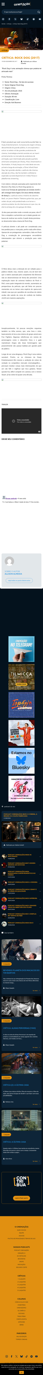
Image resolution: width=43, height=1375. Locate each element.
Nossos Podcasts (21, 1247)
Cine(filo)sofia (21, 1319)
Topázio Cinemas (21, 1339)
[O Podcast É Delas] (21, 788)
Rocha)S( (21, 1313)
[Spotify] (33, 19)
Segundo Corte (21, 1267)
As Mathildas (21, 1256)
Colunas (21, 1299)
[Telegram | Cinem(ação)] (21, 649)
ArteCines (21, 1322)
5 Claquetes (21, 1290)
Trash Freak (21, 1316)
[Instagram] (3, 19)
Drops (21, 1261)
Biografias (21, 1259)
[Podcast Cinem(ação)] (21, 733)
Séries (22, 1325)
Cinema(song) (21, 1308)
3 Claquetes (21, 1285)
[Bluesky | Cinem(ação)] (21, 760)
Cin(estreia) (21, 1305)
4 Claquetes (21, 1287)
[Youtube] (39, 19)
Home (3, 24)
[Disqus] (21, 467)
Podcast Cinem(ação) (21, 1250)
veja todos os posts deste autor (19, 580)
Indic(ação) (21, 1264)
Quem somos (21, 1230)
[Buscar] (39, 12)
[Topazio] (21, 705)
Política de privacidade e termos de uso (21, 1238)
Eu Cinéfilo (21, 1311)
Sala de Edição (21, 1336)
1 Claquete (21, 1279)
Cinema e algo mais (21, 1302)
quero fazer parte (21, 1198)
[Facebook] (9, 19)
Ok (21, 1372)
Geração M (21, 1253)
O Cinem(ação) (21, 1227)
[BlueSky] (21, 19)
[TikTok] (27, 19)
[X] (15, 19)
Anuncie (21, 1236)
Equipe (21, 1233)
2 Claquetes (21, 1282)
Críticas (9, 24)
